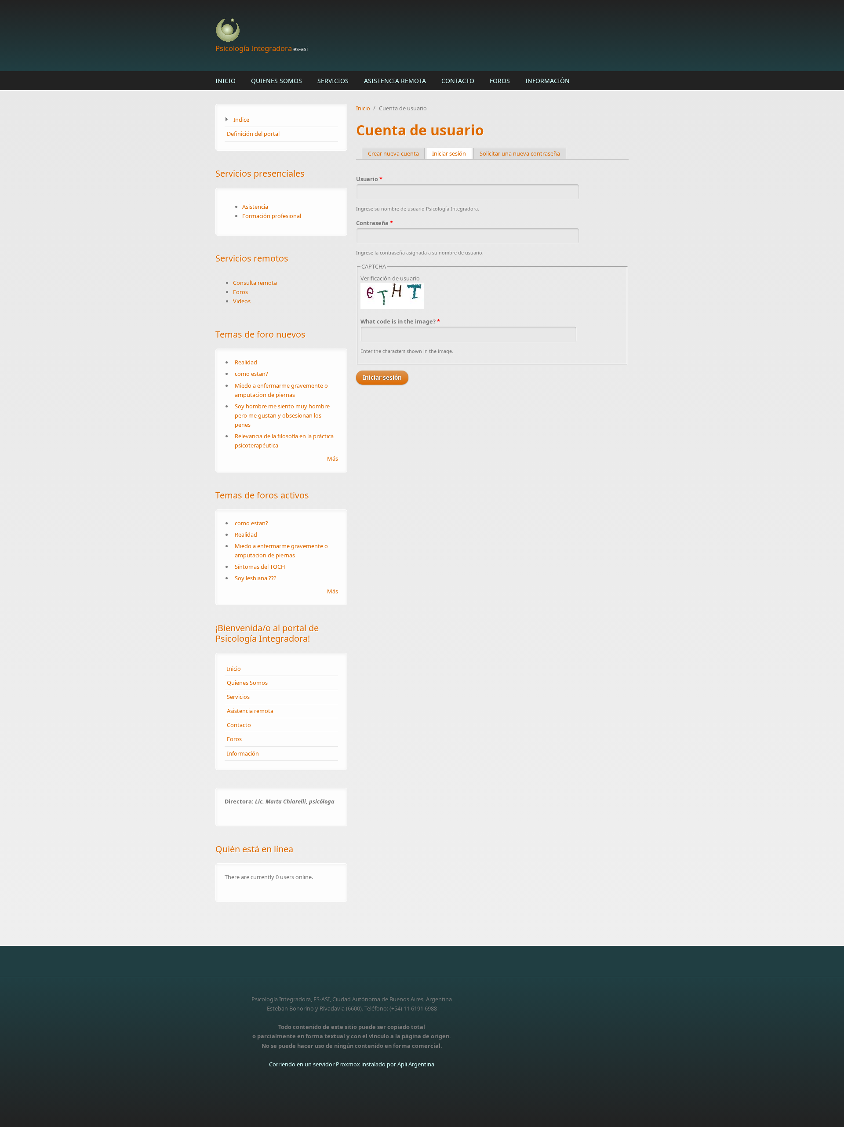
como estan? (251, 374)
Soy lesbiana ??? (255, 578)
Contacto (457, 80)
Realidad (246, 362)
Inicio (225, 80)
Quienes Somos (276, 80)
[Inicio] (351, 31)
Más (332, 458)
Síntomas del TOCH (260, 567)
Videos (242, 301)
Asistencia (255, 207)
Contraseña (374, 223)
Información (547, 80)
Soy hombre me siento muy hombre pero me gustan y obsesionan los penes (282, 415)
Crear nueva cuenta (393, 153)
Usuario (369, 179)
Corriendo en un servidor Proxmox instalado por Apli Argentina (351, 1064)
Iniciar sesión (452, 153)
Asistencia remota (395, 80)
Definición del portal (253, 134)
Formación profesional (271, 216)
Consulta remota (255, 283)
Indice (241, 120)
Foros (500, 80)
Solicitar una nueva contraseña (520, 153)
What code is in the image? (400, 321)
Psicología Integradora (253, 48)
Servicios (333, 80)
